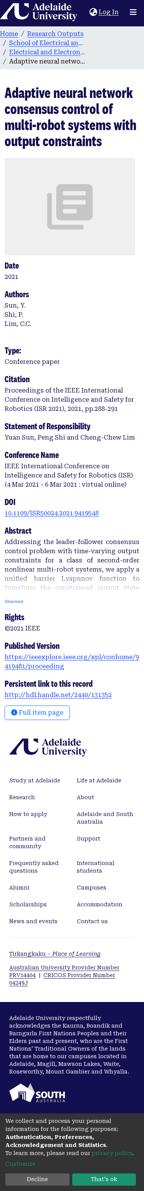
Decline (37, 1179)
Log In (109, 12)
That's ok (104, 1179)
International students (95, 867)
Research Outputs (55, 33)
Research (22, 797)
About (85, 797)
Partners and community (27, 842)
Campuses (91, 888)
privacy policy (112, 1153)
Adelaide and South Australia (105, 818)
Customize (20, 1164)
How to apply (28, 814)
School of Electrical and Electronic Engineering (47, 43)
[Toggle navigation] (133, 12)
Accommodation (99, 904)
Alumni (19, 888)
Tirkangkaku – (55, 954)
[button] (93, 12)
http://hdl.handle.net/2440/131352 (58, 695)
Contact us (92, 921)
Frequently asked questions (34, 867)
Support (88, 839)
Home (9, 33)
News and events (33, 921)
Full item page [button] (40, 712)
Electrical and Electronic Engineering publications (47, 52)
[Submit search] (83, 12)
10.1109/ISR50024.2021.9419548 (52, 513)
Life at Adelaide (99, 780)
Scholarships (28, 904)
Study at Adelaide (34, 780)
